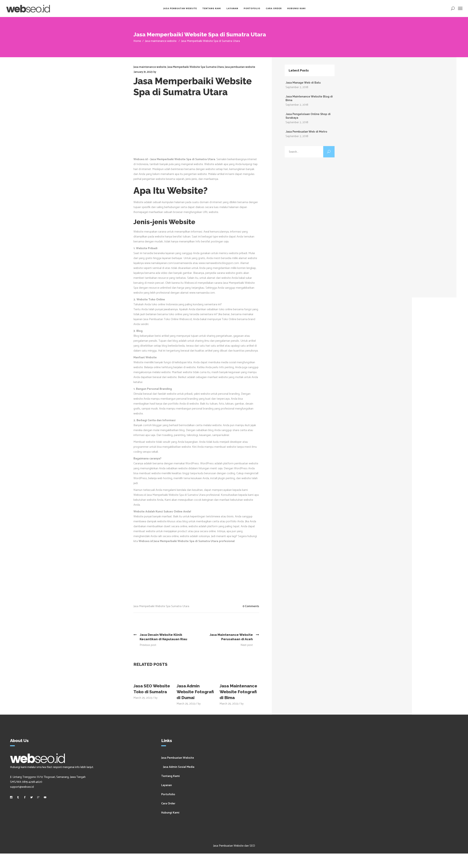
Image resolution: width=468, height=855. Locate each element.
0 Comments (251, 606)
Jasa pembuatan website (240, 67)
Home (137, 41)
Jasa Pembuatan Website (177, 757)
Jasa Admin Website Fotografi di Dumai (195, 691)
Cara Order (168, 803)
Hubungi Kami (170, 812)
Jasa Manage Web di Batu (303, 82)
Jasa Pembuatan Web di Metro (306, 131)
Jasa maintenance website (160, 41)
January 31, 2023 (143, 72)
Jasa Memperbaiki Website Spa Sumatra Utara (195, 67)
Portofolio (168, 794)
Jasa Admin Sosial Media (178, 767)
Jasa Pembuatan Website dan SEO (234, 845)
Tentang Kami (170, 776)
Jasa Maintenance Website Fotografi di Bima (238, 691)
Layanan (166, 785)
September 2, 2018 (297, 87)
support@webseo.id (22, 786)
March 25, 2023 (142, 697)
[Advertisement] (199, 129)
